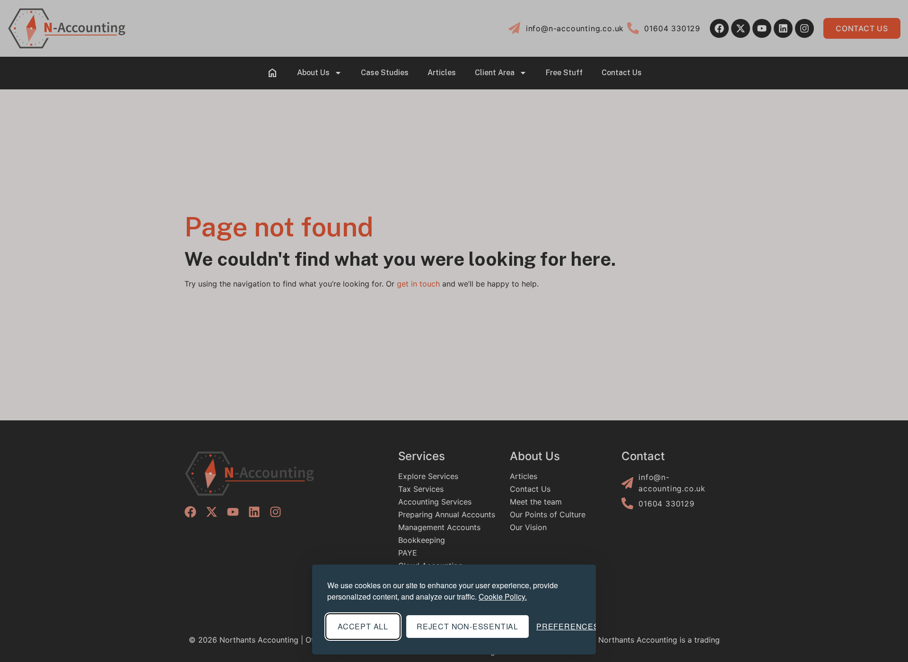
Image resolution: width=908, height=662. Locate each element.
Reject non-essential (467, 626)
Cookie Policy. (503, 596)
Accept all (363, 626)
